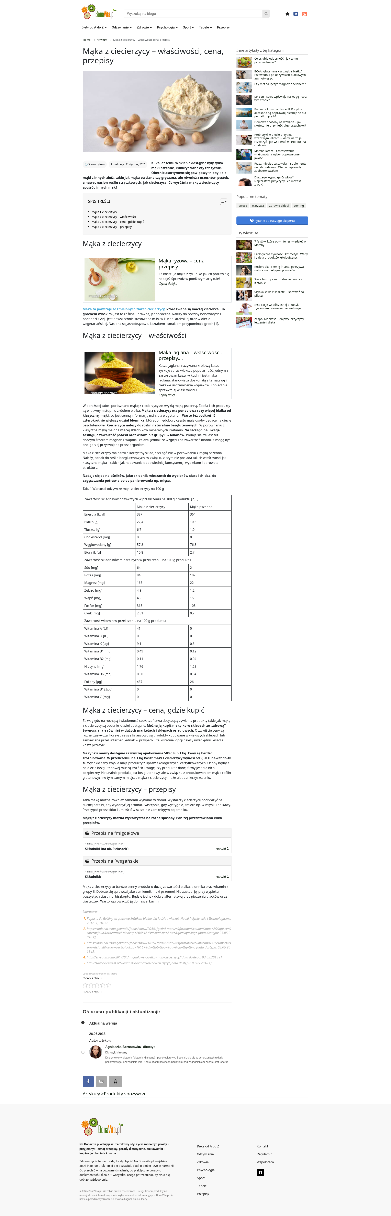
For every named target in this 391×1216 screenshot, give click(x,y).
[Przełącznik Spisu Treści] (221, 201)
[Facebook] (295, 14)
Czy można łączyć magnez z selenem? (280, 84)
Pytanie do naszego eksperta (274, 221)
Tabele (204, 27)
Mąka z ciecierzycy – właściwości (114, 217)
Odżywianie (120, 27)
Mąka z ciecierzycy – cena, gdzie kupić (118, 222)
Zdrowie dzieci (279, 206)
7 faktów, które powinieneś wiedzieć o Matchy (280, 243)
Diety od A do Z (92, 27)
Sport (187, 27)
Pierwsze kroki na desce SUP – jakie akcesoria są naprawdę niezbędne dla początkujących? (280, 112)
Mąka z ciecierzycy (104, 212)
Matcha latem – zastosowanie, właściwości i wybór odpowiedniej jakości (277, 154)
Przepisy (223, 27)
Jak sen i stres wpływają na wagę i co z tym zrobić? (280, 98)
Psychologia (166, 27)
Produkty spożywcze (125, 1093)
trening (299, 206)
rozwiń (221, 849)
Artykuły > (93, 1093)
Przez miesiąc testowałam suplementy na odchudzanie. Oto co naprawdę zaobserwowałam (280, 167)
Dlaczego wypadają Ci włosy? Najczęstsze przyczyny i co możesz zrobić (277, 181)
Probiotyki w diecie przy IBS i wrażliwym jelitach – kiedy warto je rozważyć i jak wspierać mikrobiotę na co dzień (280, 140)
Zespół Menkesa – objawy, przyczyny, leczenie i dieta (279, 320)
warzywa (258, 206)
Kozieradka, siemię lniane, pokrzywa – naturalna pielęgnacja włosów (280, 268)
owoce (242, 206)
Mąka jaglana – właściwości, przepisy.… (190, 355)
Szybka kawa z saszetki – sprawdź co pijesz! (279, 293)
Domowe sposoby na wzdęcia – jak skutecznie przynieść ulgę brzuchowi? (280, 124)
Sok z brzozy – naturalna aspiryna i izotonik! (278, 281)
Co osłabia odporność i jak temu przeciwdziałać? (276, 60)
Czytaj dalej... (168, 283)
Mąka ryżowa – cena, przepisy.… (182, 263)
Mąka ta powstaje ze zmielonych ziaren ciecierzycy (124, 309)
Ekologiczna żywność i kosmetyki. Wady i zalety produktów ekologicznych (281, 256)
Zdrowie (143, 27)
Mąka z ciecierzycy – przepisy (112, 227)
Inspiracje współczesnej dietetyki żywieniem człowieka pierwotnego (277, 306)
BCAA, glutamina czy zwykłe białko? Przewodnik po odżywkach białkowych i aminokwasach (281, 75)
